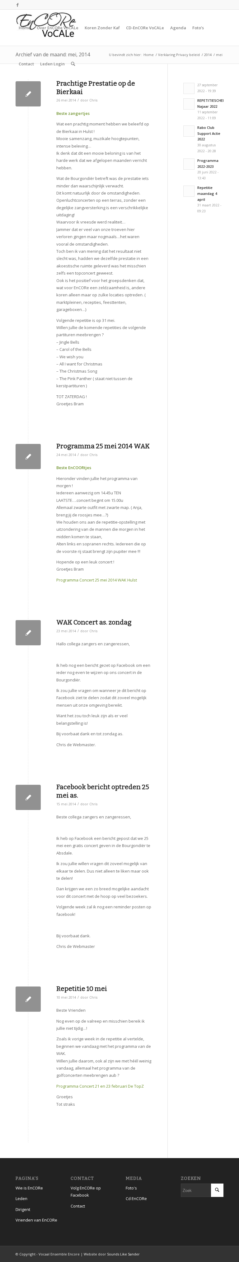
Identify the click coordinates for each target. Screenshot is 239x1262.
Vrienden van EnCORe (36, 1220)
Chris (93, 100)
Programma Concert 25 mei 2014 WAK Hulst (96, 580)
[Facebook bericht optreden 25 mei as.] (28, 797)
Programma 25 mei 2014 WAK (103, 446)
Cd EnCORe (136, 1198)
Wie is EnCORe (29, 1188)
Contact (78, 1206)
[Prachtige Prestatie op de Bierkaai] (28, 93)
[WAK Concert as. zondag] (28, 632)
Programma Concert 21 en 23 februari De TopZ (100, 1086)
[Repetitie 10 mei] (28, 999)
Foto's (131, 1188)
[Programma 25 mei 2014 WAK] (28, 456)
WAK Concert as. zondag (94, 622)
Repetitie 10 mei (81, 989)
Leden (21, 1198)
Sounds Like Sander (123, 1254)
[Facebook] (17, 4)
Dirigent (23, 1209)
